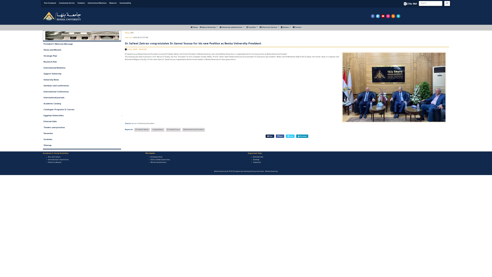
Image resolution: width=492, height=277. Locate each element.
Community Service (67, 3)
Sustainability (125, 3)
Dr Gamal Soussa (173, 130)
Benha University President (193, 130)
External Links (50, 122)
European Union (156, 157)
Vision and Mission (52, 50)
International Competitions (58, 160)
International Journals (54, 98)
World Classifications (158, 163)
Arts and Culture (54, 157)
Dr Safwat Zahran (141, 130)
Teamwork (257, 163)
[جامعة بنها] (62, 16)
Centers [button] (285, 27)
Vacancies (48, 134)
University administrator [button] (232, 27)
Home (196, 27)
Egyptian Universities (54, 116)
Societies (48, 140)
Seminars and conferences (56, 86)
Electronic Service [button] (269, 27)
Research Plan (50, 62)
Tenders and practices (54, 128)
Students (81, 3)
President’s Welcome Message (58, 44)
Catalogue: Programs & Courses (59, 110)
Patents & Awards (54, 163)
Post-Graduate (50, 3)
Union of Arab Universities (160, 160)
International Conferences (56, 92)
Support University (52, 74)
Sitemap (48, 146)
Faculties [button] (252, 27)
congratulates (157, 130)
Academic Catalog (52, 104)
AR (447, 3)
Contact (298, 27)
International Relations (97, 3)
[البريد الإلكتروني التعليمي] (410, 4)
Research (113, 3)
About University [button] (209, 27)
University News (51, 80)
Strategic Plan (50, 56)
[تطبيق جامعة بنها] (398, 16)
